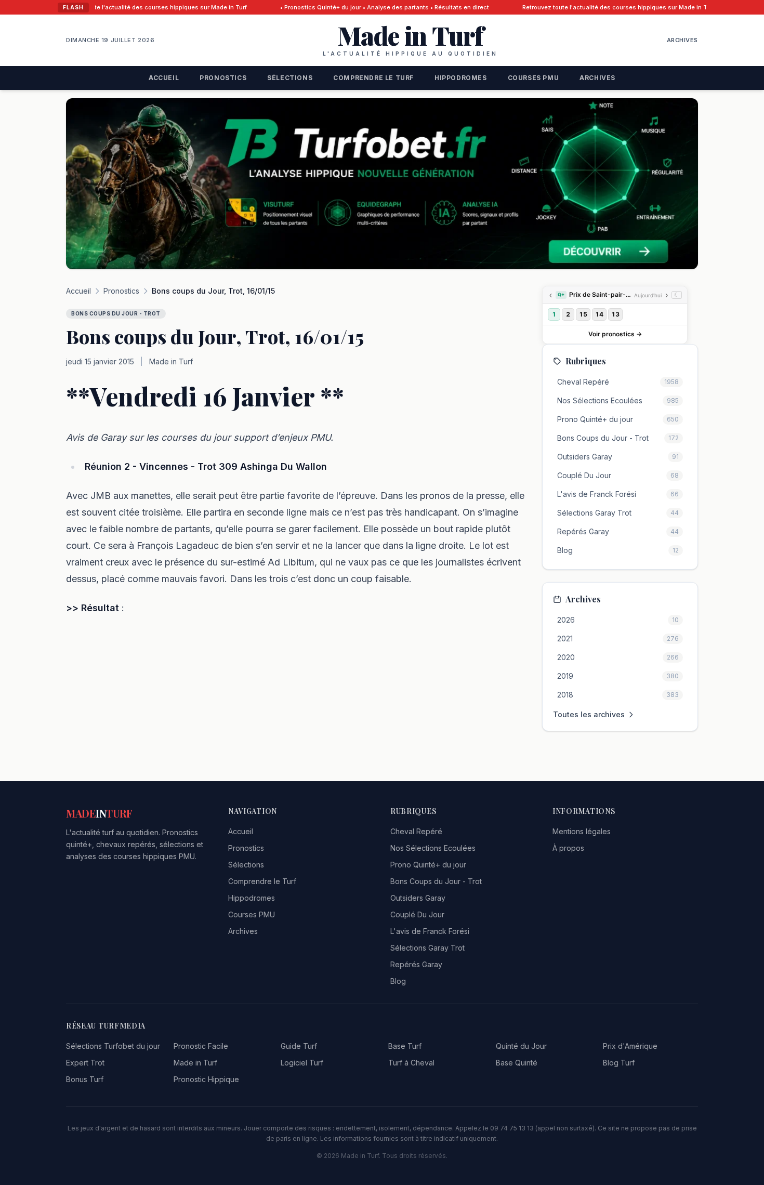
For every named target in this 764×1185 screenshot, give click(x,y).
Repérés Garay (416, 964)
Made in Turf (195, 1062)
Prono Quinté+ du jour (428, 864)
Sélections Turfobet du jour (113, 1046)
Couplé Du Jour (417, 914)
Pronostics (223, 78)
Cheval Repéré (416, 831)
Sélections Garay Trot (427, 947)
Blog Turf (619, 1062)
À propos (568, 848)
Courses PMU (533, 78)
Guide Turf (299, 1046)
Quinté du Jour (521, 1046)
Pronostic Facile (201, 1046)
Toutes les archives (589, 714)
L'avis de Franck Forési (429, 931)
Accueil (164, 78)
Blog (398, 981)
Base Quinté (516, 1062)
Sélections (289, 78)
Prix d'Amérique (630, 1046)
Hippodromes (460, 78)
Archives (682, 40)
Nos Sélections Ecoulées (433, 848)
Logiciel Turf (302, 1062)
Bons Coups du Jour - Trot (436, 881)
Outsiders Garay (417, 897)
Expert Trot (85, 1062)
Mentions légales (581, 831)
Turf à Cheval (411, 1062)
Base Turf (404, 1046)
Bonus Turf (84, 1079)
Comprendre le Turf (373, 78)
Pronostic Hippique (206, 1079)
